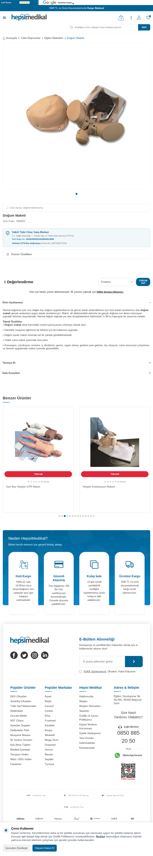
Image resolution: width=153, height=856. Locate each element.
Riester (49, 754)
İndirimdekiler (87, 742)
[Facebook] (14, 655)
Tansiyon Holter (19, 754)
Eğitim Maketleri (53, 37)
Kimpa (48, 730)
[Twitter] (24, 655)
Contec (49, 710)
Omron (49, 749)
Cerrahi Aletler (18, 715)
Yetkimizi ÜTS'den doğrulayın (39, 243)
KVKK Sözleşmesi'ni (95, 671)
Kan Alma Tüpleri (20, 744)
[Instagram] (34, 655)
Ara (144, 27)
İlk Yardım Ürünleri (21, 739)
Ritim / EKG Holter (21, 759)
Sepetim (84, 710)
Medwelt (50, 735)
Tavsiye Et (8, 362)
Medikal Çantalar (20, 749)
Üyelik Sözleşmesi (90, 733)
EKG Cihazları (18, 696)
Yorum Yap (143, 282)
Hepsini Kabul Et (44, 848)
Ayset (48, 696)
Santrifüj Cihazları (20, 701)
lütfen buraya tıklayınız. (110, 291)
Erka (47, 715)
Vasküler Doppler (20, 725)
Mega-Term (51, 739)
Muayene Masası (20, 735)
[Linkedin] (45, 655)
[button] (76, 194)
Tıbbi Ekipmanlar (31, 37)
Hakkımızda (86, 696)
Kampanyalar (87, 747)
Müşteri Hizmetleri (90, 706)
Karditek (49, 725)
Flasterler (15, 764)
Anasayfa (11, 37)
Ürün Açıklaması (12, 302)
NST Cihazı (17, 720)
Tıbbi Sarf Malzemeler (23, 706)
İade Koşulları (11, 372)
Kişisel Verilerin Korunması (88, 726)
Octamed (50, 744)
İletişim (83, 701)
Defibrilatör (16, 710)
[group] (76, 116)
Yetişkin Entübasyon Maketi (98, 486)
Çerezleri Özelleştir (16, 848)
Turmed (49, 764)
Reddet (100, 836)
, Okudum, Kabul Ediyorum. (110, 671)
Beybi (48, 701)
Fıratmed (50, 720)
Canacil (49, 706)
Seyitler (49, 759)
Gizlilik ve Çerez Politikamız (88, 717)
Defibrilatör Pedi (19, 730)
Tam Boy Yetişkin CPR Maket (23, 486)
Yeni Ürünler (86, 738)
